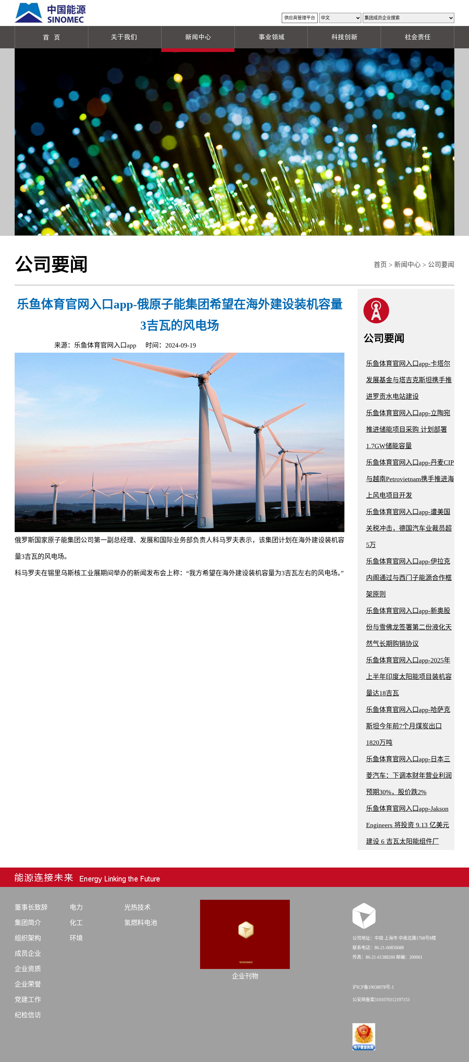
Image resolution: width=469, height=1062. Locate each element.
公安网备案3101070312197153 (381, 999)
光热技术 (137, 907)
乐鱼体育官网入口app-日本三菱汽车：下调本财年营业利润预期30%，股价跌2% (409, 775)
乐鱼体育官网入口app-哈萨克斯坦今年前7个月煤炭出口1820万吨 (408, 726)
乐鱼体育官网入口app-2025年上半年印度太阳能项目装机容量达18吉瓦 (409, 677)
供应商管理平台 (299, 18)
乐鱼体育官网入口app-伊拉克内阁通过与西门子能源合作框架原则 (409, 578)
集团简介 (28, 923)
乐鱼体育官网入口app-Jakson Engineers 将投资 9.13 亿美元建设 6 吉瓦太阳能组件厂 (407, 825)
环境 (76, 938)
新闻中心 (407, 264)
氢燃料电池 (140, 923)
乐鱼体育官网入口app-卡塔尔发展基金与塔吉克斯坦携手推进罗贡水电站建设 (409, 380)
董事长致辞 (31, 907)
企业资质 (28, 969)
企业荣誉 (28, 984)
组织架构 (28, 938)
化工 (76, 923)
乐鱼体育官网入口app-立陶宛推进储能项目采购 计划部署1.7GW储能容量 (408, 429)
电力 (76, 907)
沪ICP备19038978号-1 (373, 987)
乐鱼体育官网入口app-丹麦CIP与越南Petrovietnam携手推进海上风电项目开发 (410, 479)
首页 (380, 264)
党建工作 (28, 999)
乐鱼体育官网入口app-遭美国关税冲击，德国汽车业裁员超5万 (409, 528)
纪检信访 (28, 1015)
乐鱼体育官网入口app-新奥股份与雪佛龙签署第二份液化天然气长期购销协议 (409, 627)
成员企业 (28, 953)
